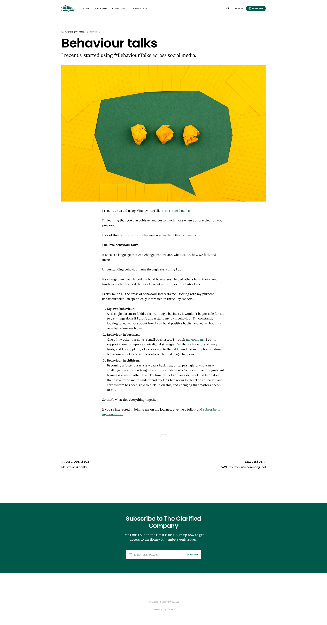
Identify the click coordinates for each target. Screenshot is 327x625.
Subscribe (257, 8)
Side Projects (141, 8)
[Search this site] (227, 8)
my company (195, 339)
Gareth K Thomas (74, 32)
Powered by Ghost (163, 609)
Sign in (239, 8)
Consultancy (120, 8)
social (176, 211)
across (166, 211)
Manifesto (101, 8)
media (185, 211)
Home (86, 8)
